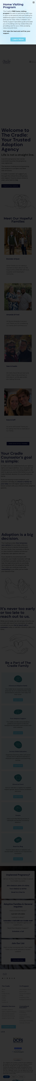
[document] (18, 540)
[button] (33, 2)
